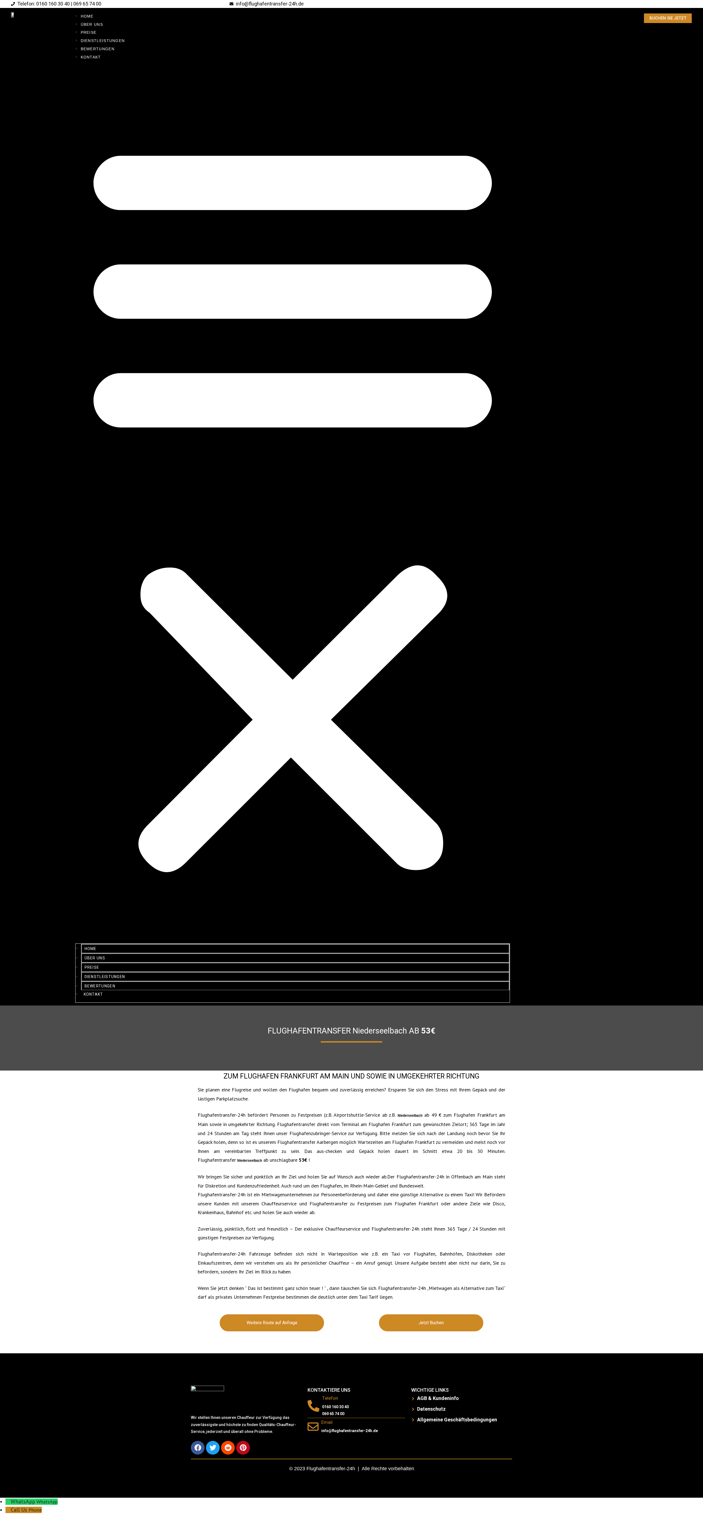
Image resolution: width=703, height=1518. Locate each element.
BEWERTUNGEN (98, 49)
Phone (35, 1510)
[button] (292, 502)
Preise (89, 32)
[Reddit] (228, 1448)
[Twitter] (213, 1448)
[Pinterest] (243, 1448)
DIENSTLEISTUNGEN (103, 40)
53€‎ (428, 1031)
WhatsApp (47, 1502)
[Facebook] (198, 1448)
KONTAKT (91, 57)
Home (87, 16)
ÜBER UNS (92, 24)
